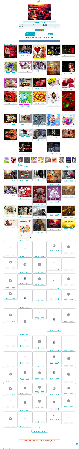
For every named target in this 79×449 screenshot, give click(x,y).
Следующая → (63, 2)
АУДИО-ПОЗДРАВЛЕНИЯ (54, 443)
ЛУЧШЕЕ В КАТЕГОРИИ (31, 443)
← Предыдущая (15, 2)
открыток (23, 443)
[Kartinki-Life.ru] (39, 1)
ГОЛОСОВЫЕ (39, 2)
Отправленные (50, 34)
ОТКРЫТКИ (38, 443)
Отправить (37, 30)
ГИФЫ (43, 443)
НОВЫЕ (47, 443)
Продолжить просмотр (39, 433)
